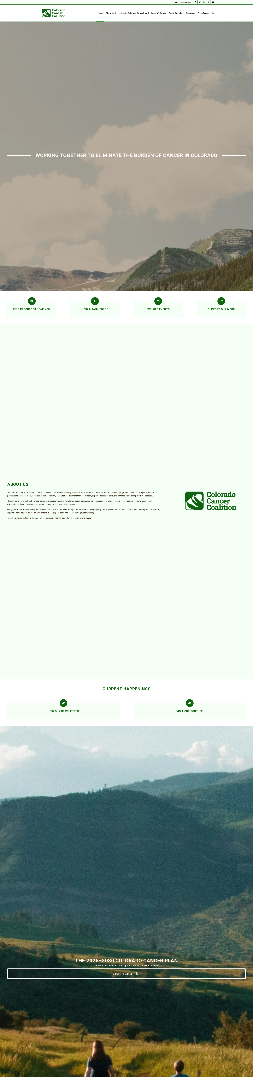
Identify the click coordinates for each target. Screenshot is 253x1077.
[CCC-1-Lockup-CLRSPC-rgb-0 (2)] (54, 13)
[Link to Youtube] (213, 2)
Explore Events (158, 309)
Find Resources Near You (31, 309)
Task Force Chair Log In (183, 2)
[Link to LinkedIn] (204, 2)
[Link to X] (200, 2)
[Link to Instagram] (208, 2)
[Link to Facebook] (195, 2)
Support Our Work (221, 309)
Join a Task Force (95, 309)
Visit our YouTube (189, 711)
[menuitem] (182, 2)
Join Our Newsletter (63, 711)
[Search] (213, 13)
